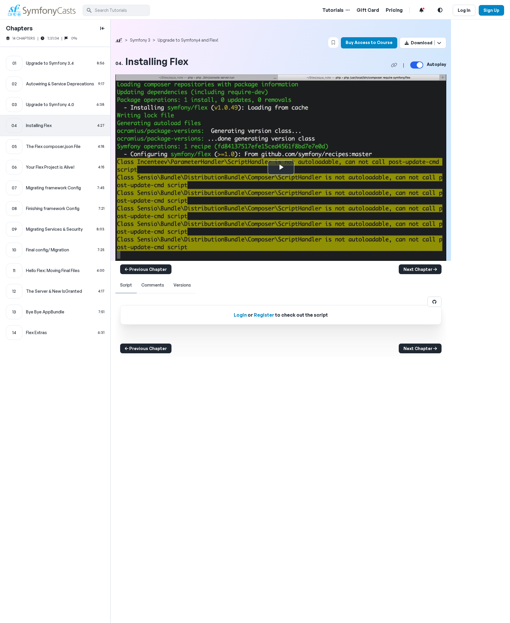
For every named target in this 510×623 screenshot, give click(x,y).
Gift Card (368, 10)
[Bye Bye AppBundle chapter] (55, 312)
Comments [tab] (152, 284)
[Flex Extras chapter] (55, 332)
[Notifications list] (421, 10)
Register (264, 315)
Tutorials (333, 10)
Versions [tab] (182, 284)
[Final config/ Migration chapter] (55, 250)
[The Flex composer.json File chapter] (55, 146)
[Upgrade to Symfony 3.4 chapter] (55, 63)
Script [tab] (126, 284)
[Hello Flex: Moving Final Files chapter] (55, 270)
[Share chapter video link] (394, 65)
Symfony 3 (140, 40)
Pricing (394, 10)
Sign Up (491, 10)
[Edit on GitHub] (434, 302)
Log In (464, 10)
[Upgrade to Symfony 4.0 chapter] (55, 104)
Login (240, 315)
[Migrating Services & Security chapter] (55, 229)
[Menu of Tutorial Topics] (347, 10)
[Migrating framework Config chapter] (55, 187)
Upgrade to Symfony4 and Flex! (188, 40)
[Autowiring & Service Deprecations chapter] (55, 84)
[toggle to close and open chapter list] (102, 28)
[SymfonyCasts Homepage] (44, 10)
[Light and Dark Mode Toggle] (440, 10)
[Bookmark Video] (333, 42)
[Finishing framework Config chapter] (55, 208)
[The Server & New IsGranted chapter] (55, 291)
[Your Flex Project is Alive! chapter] (55, 167)
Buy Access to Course (369, 42)
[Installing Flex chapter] (55, 125)
